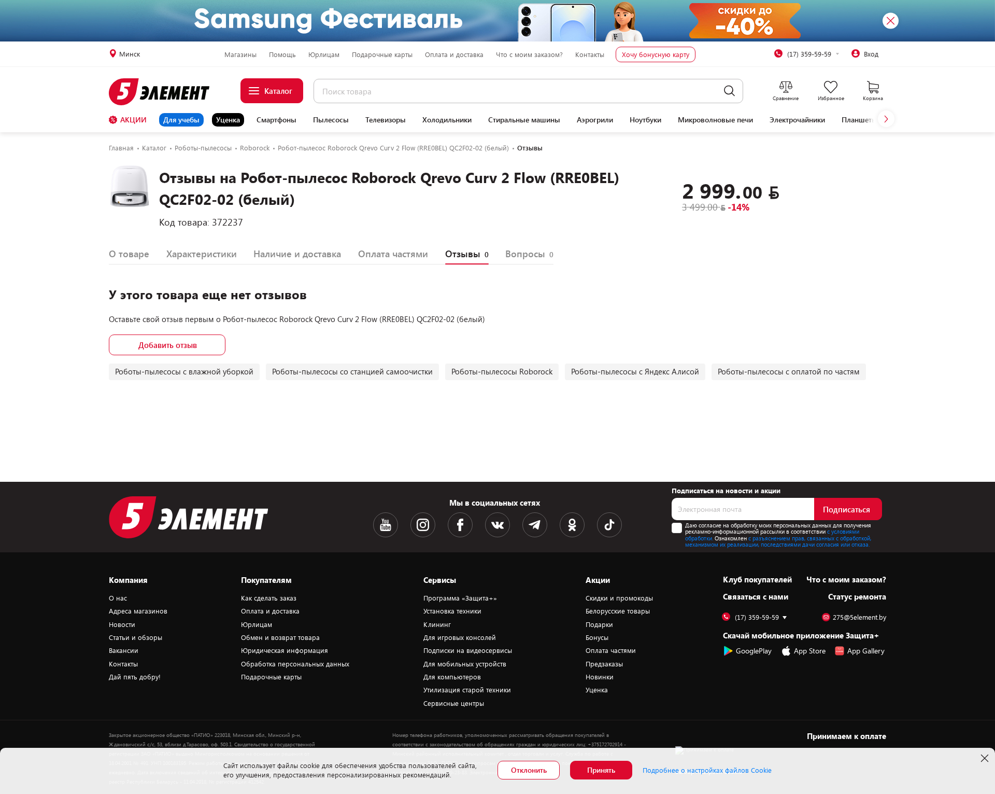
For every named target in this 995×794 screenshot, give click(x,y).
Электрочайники (797, 120)
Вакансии (123, 650)
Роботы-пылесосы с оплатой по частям (789, 371)
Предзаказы (604, 663)
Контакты (589, 54)
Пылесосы (331, 120)
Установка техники (452, 611)
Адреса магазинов (138, 611)
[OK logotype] (572, 524)
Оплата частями (611, 650)
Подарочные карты (382, 54)
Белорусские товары (618, 611)
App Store (810, 651)
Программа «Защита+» (460, 598)
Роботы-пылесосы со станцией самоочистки (352, 371)
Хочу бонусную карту (655, 54)
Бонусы (597, 637)
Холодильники (447, 120)
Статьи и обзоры (135, 637)
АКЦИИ (133, 119)
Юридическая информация (284, 650)
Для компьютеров (452, 676)
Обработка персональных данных (295, 663)
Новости (122, 624)
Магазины (240, 54)
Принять (601, 770)
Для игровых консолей (459, 637)
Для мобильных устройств (464, 663)
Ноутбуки (645, 120)
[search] (729, 91)
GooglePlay (754, 651)
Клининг (437, 624)
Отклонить (529, 770)
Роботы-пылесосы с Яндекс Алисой (635, 371)
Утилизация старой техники (467, 689)
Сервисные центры (453, 703)
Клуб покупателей (757, 579)
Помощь (282, 54)
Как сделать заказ (268, 598)
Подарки (599, 624)
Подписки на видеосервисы (467, 650)
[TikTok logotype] (609, 524)
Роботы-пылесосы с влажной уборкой (184, 371)
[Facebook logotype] (460, 524)
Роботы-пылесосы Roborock (501, 371)
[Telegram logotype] (534, 524)
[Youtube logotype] (385, 524)
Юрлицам (323, 54)
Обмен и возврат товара (280, 637)
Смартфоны (276, 120)
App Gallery (866, 651)
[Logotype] (165, 91)
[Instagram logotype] (422, 524)
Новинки (600, 676)
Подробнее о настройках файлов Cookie (707, 770)
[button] (886, 118)
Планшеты (859, 120)
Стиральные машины (524, 120)
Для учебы (181, 119)
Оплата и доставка (454, 54)
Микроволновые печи (715, 120)
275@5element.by (859, 617)
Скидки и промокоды (619, 598)
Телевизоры (385, 120)
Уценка (228, 119)
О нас (118, 598)
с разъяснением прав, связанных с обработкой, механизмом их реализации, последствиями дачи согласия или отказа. (778, 541)
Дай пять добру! (135, 676)
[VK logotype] (497, 524)
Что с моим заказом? (529, 54)
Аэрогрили (595, 120)
